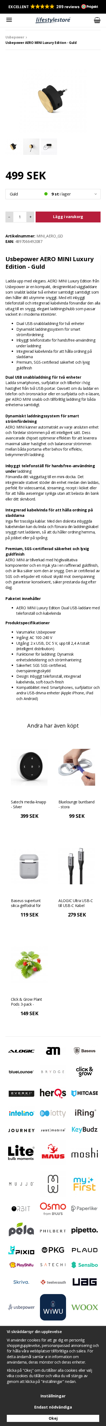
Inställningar (53, 1395)
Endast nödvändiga (53, 1407)
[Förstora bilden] (53, 98)
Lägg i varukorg (68, 216)
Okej (53, 1418)
